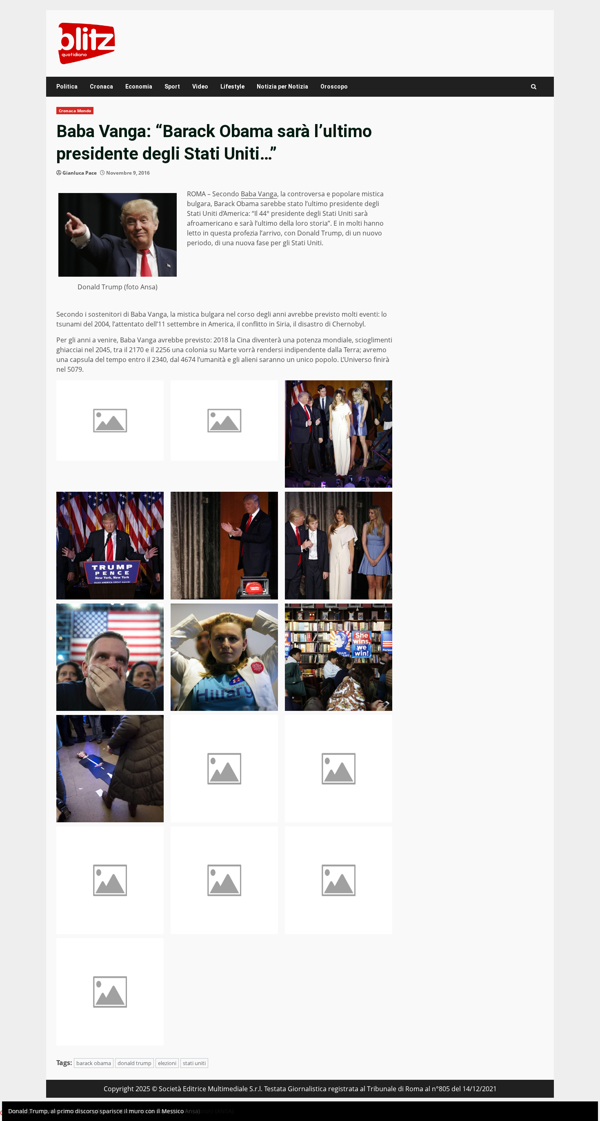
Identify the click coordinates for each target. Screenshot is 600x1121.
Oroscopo (334, 86)
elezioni (167, 1063)
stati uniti (194, 1063)
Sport (172, 86)
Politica (67, 86)
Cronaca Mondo (75, 110)
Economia (138, 86)
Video (200, 86)
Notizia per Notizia (282, 86)
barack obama (93, 1063)
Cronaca (101, 86)
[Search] (533, 87)
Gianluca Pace (79, 172)
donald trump (134, 1063)
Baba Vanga (259, 193)
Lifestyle (232, 86)
